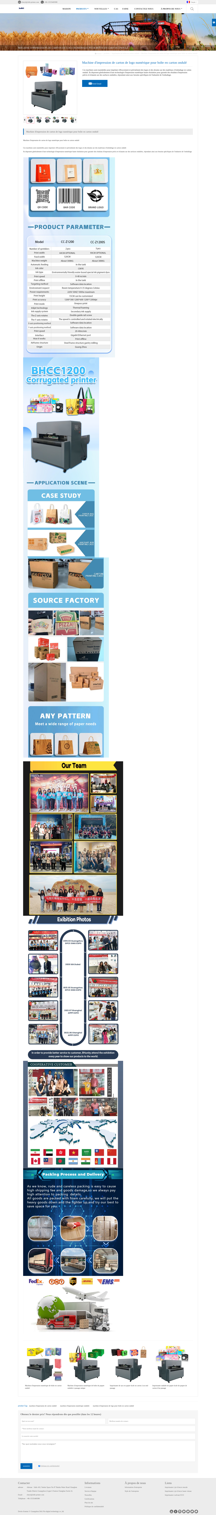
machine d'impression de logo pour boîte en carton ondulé (113, 1406)
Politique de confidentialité (94, 1506)
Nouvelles (88, 1495)
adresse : (21, 1487)
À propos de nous (170, 9)
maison (66, 9)
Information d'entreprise (133, 1487)
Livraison (88, 1487)
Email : (20, 1495)
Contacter (24, 1483)
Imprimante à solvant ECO (174, 1495)
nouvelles (100, 9)
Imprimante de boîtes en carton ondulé (125, 53)
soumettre (26, 1466)
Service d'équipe (90, 1491)
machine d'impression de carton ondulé (43, 1406)
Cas (116, 9)
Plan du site (89, 1503)
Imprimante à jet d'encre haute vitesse (178, 1491)
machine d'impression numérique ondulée (74, 1406)
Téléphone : (22, 1498)
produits (81, 9)
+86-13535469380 (50, 2)
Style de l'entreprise (132, 1491)
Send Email (94, 83)
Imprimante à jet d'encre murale (176, 1487)
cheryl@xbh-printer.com (30, 2)
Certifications (89, 1499)
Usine (125, 9)
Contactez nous (143, 9)
